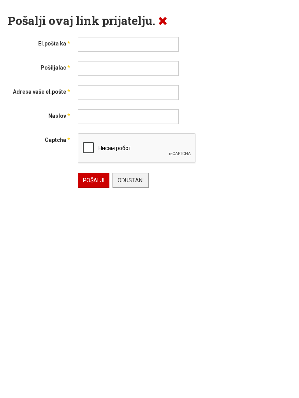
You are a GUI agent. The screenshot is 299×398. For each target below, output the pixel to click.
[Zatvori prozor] (162, 20)
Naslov (59, 116)
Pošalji (93, 180)
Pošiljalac (55, 68)
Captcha (57, 140)
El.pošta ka (54, 43)
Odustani (131, 180)
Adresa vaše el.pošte (41, 92)
